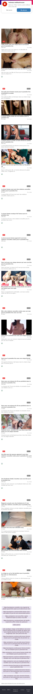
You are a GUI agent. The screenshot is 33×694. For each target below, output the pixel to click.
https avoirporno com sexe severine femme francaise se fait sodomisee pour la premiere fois (16, 677)
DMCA (8, 689)
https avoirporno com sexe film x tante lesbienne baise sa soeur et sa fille (16, 616)
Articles (4, 689)
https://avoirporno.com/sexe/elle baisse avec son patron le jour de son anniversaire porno (16, 612)
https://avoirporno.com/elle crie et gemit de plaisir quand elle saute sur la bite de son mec (16, 608)
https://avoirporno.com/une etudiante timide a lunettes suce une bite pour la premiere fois (16, 657)
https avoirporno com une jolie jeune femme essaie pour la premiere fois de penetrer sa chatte (16, 643)
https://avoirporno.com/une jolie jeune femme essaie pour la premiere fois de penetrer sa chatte (16, 638)
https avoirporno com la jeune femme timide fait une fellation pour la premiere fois (16, 653)
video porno (16, 624)
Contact (22, 689)
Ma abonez (24, 10)
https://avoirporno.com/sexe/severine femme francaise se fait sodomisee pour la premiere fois (16, 671)
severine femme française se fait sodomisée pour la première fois (16, 666)
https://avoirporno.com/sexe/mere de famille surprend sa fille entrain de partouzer (17, 621)
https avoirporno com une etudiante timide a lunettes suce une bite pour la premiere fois (16, 661)
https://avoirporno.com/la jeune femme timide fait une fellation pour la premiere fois (16, 648)
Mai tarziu (9, 10)
